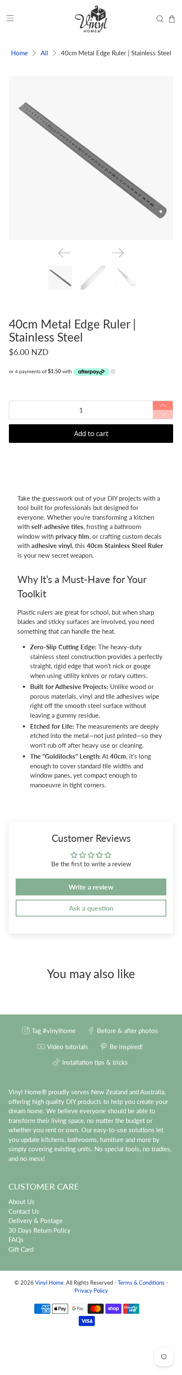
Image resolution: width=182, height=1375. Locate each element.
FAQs (16, 1239)
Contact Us (23, 1211)
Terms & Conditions (141, 1283)
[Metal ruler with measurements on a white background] (91, 158)
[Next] (117, 253)
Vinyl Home (49, 1283)
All (44, 53)
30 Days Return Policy (39, 1230)
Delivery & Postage (35, 1220)
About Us (21, 1201)
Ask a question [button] (91, 908)
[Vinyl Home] (91, 19)
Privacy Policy (91, 1291)
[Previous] (64, 253)
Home (19, 53)
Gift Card (20, 1249)
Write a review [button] (91, 887)
